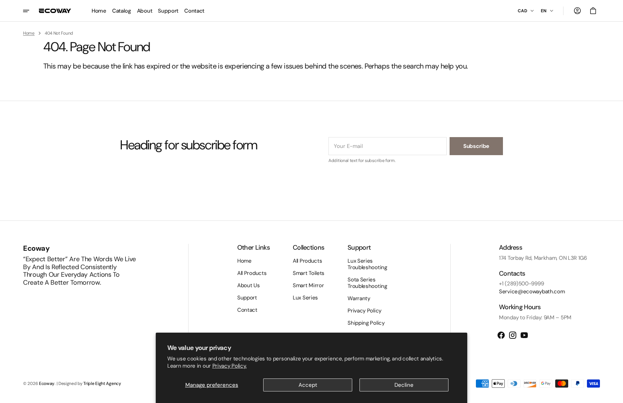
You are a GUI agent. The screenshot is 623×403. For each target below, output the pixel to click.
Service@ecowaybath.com (532, 291)
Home (29, 33)
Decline (404, 385)
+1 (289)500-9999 (521, 283)
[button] (577, 11)
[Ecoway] (55, 11)
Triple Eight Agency (102, 383)
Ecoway (46, 383)
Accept (308, 385)
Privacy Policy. (229, 365)
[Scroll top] (614, 394)
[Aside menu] (31, 11)
